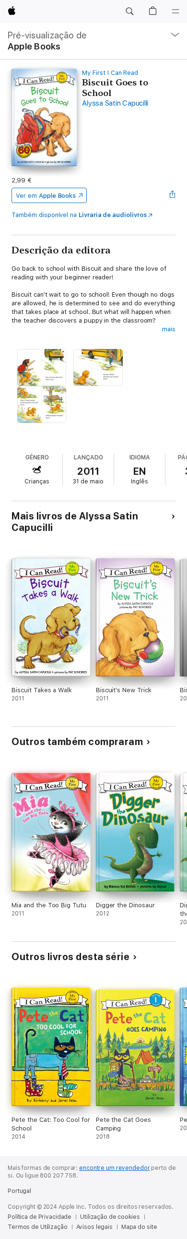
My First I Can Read (110, 72)
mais (168, 329)
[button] (129, 11)
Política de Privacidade (39, 1217)
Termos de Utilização (38, 1227)
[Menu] (175, 11)
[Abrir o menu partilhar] (173, 195)
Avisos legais (94, 1227)
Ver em (46, 195)
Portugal (19, 1191)
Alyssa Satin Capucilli (115, 103)
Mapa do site (139, 1227)
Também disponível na (79, 214)
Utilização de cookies (110, 1217)
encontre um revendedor (114, 1168)
